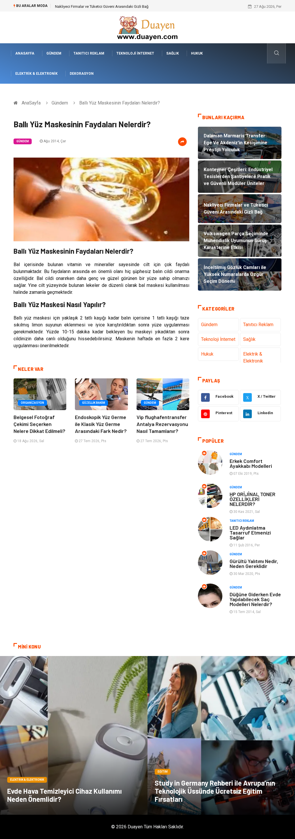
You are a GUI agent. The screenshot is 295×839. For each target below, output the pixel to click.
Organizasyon (32, 402)
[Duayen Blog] (147, 27)
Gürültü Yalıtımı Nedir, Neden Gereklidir (254, 563)
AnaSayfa (24, 53)
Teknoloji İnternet (135, 53)
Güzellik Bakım (93, 402)
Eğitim (163, 771)
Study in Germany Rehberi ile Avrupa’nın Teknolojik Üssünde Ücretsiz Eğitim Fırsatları (215, 791)
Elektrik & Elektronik (36, 74)
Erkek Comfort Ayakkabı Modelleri (251, 463)
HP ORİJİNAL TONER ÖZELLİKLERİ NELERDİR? (252, 499)
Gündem (53, 53)
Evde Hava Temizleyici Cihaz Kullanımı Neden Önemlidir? (64, 795)
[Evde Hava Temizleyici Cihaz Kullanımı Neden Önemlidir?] (74, 735)
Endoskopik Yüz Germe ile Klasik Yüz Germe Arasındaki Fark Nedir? (101, 424)
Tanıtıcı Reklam (88, 53)
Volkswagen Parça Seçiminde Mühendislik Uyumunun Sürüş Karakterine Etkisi (119, 6)
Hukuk (197, 53)
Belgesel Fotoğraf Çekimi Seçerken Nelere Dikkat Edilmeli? (39, 424)
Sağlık (172, 53)
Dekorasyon (82, 74)
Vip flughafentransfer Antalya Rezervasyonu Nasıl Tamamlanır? (162, 424)
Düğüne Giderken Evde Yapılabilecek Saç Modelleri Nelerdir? (255, 599)
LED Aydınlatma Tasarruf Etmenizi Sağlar (250, 532)
